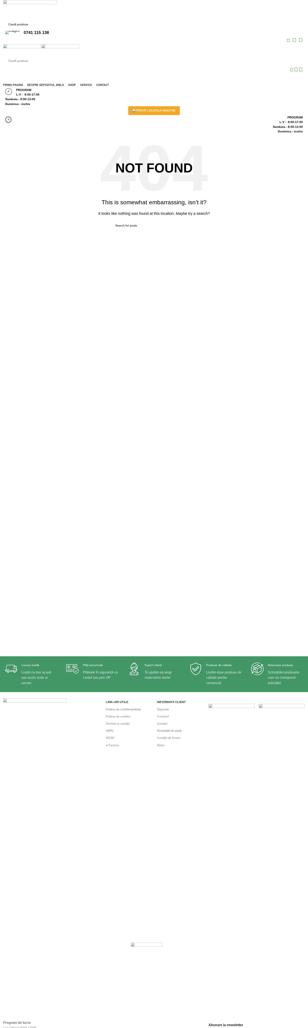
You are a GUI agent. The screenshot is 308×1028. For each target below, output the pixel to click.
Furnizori (163, 716)
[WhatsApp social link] (294, 41)
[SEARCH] (298, 24)
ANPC (110, 730)
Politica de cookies (118, 716)
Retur (160, 745)
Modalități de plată (169, 730)
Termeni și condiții (117, 723)
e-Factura (112, 745)
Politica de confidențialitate (123, 709)
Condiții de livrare (168, 737)
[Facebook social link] (289, 41)
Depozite (163, 709)
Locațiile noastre (161, 110)
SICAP (110, 737)
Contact (162, 723)
